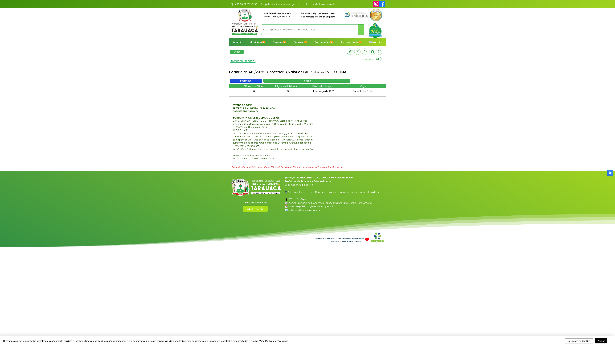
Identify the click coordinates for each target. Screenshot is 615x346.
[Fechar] (611, 340)
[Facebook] (372, 52)
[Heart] (367, 240)
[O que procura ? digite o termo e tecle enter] (361, 30)
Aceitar (601, 340)
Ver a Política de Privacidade (273, 340)
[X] (357, 52)
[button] (257, 42)
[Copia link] (350, 52)
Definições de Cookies (579, 340)
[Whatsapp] (365, 52)
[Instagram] (376, 4)
